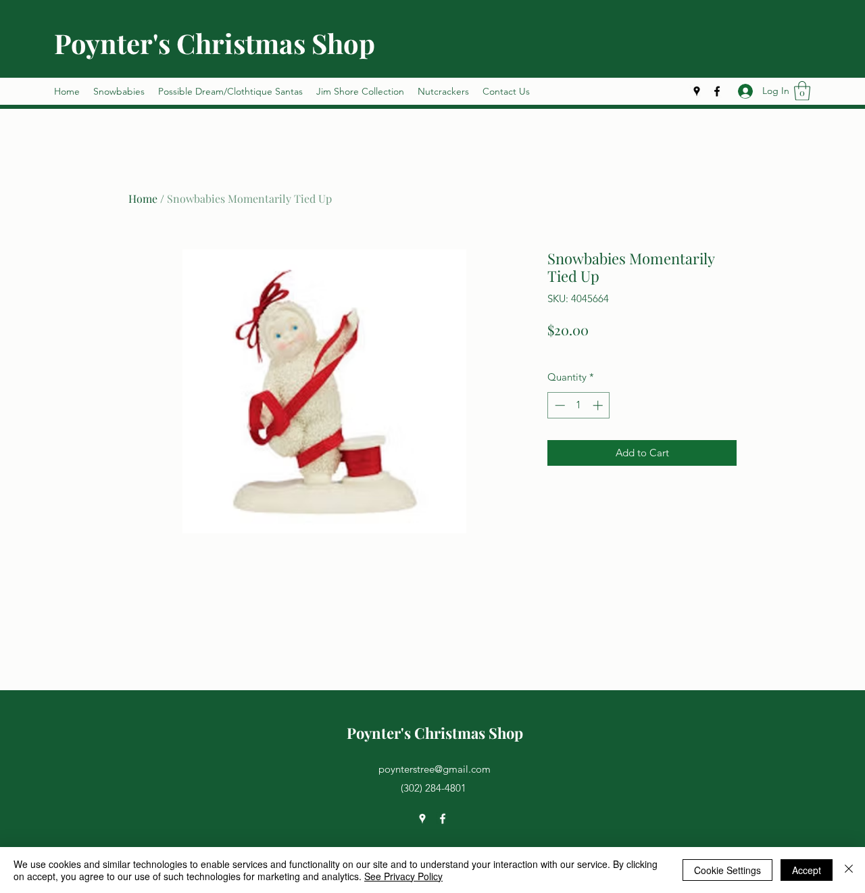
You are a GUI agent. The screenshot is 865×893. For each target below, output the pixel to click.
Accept (806, 870)
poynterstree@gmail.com (434, 769)
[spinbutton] (579, 405)
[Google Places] (696, 91)
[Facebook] (717, 91)
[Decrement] (558, 405)
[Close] (849, 870)
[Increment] (599, 405)
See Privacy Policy (403, 876)
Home (142, 198)
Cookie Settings (727, 870)
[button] (802, 91)
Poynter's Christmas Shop (214, 43)
